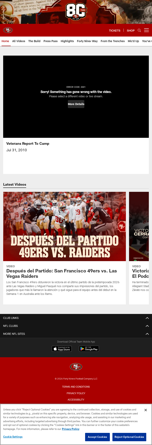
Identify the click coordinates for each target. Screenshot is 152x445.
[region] (76, 424)
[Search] (139, 30)
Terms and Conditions (76, 386)
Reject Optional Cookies (129, 436)
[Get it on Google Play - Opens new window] (89, 351)
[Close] (145, 410)
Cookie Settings (13, 436)
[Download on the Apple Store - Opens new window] (62, 349)
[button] (76, 104)
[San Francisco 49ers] (76, 367)
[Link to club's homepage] (8, 28)
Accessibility (76, 399)
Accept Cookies (97, 436)
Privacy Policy (76, 393)
